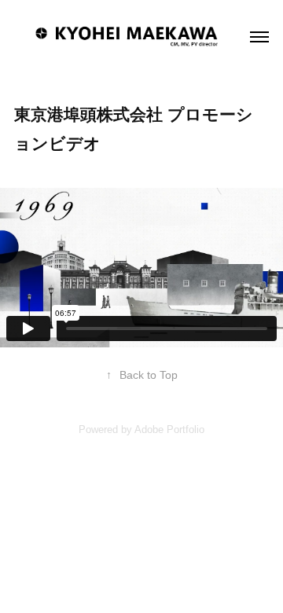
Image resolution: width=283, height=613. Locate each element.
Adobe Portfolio (169, 429)
